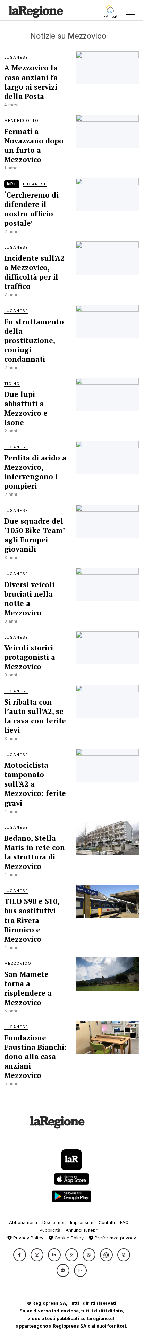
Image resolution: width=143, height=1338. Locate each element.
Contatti (107, 1222)
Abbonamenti (23, 1222)
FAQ (124, 1222)
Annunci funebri (82, 1230)
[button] (19, 1254)
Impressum (81, 1222)
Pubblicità (50, 1230)
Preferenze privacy (114, 1237)
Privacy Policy (27, 1237)
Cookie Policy (68, 1237)
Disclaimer (53, 1222)
